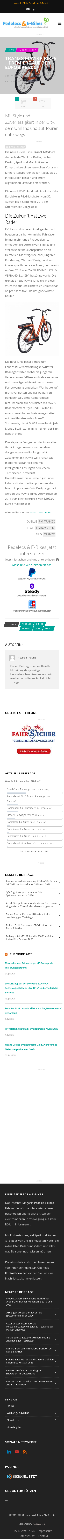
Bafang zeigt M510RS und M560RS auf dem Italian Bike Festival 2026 (30, 938)
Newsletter (13, 1420)
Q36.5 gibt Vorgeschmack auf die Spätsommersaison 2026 (24, 894)
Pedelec (27, 624)
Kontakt (43, 1536)
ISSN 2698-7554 (24, 1531)
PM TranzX (47, 521)
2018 (38, 629)
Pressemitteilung (21, 76)
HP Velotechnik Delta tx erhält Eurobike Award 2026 (31, 1028)
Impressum (45, 1531)
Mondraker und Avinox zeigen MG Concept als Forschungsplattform (29, 965)
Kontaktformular (16, 1273)
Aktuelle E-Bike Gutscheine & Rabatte (32, 3)
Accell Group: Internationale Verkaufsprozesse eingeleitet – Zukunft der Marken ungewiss (31, 905)
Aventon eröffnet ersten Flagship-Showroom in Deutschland (24, 1372)
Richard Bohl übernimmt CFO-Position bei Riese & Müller (29, 927)
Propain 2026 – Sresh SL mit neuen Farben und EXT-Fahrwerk (29, 1383)
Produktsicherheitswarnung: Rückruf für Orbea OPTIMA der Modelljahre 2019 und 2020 (31, 883)
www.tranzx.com (40, 512)
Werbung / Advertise (18, 1412)
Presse (10, 1405)
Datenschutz (26, 1536)
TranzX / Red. (45, 528)
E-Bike (40, 624)
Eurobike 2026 (21, 954)
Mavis (48, 629)
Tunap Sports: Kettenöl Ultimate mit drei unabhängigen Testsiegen (28, 916)
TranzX (49, 534)
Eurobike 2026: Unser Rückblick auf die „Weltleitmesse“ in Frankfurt (33, 1010)
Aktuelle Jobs (14, 1427)
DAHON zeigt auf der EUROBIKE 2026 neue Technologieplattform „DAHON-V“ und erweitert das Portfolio (31, 988)
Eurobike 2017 (27, 50)
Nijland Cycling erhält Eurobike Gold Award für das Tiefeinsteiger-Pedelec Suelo (31, 1047)
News (11, 50)
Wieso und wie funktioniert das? (32, 565)
